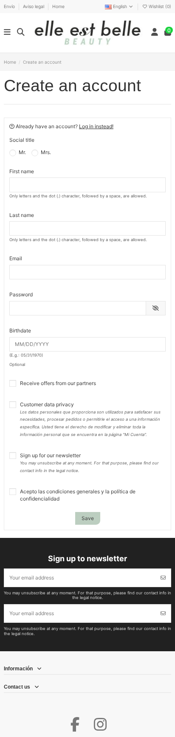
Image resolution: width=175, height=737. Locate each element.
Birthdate (20, 330)
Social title (21, 140)
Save (88, 518)
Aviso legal (34, 6)
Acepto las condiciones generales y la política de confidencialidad (77, 495)
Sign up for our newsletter (89, 462)
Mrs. (45, 152)
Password (21, 294)
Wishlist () (159, 6)
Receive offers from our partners (58, 383)
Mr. (21, 152)
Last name (21, 215)
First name (21, 171)
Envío (10, 6)
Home (58, 6)
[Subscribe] (163, 578)
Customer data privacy (90, 419)
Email (15, 258)
